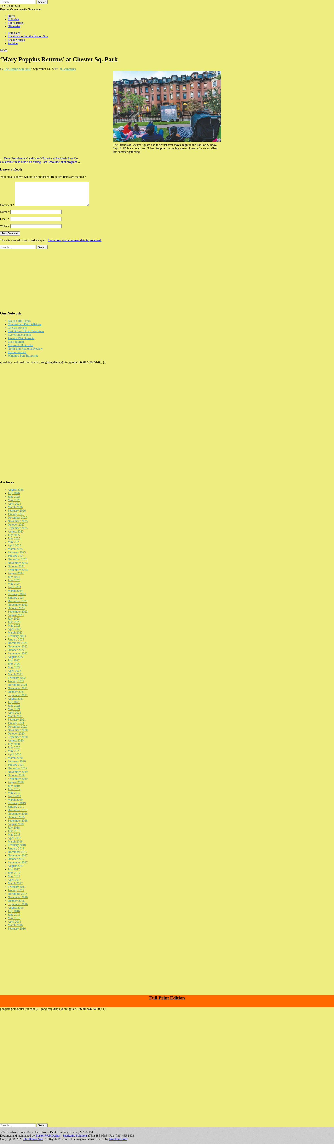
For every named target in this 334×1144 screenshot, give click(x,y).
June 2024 (14, 580)
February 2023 (17, 636)
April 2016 (14, 921)
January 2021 (16, 723)
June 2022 (14, 663)
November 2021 (18, 688)
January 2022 (16, 681)
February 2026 (17, 510)
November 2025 (18, 521)
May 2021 (14, 709)
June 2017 (14, 872)
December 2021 (17, 684)
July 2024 (14, 576)
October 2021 (16, 691)
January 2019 (16, 806)
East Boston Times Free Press (26, 331)
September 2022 (18, 653)
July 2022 (14, 660)
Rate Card (14, 32)
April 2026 (14, 503)
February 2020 (17, 761)
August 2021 (16, 698)
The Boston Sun (10, 5)
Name (5, 211)
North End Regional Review (25, 348)
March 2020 (15, 758)
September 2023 (18, 611)
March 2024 (15, 590)
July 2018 (14, 827)
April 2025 (14, 545)
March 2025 (15, 549)
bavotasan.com (118, 1139)
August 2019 (16, 782)
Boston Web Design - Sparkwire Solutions (61, 1135)
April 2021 (14, 712)
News (11, 15)
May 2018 (14, 834)
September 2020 (18, 737)
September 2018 (18, 820)
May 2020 (14, 751)
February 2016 (17, 928)
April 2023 (14, 629)
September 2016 (18, 904)
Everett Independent (20, 334)
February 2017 (17, 886)
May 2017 (14, 876)
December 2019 (17, 768)
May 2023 (14, 625)
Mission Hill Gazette (20, 345)
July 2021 (14, 702)
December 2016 (17, 893)
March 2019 (15, 799)
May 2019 (14, 792)
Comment (7, 205)
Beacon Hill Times (19, 320)
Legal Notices (16, 39)
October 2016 (16, 900)
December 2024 (17, 559)
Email (4, 219)
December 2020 (17, 726)
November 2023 (18, 604)
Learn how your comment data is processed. (74, 240)
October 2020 (16, 733)
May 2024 (14, 583)
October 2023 (16, 608)
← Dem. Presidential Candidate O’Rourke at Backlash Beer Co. (39, 158)
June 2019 (14, 789)
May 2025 (14, 542)
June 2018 (14, 831)
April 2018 (14, 838)
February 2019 (17, 803)
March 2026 (15, 507)
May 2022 (14, 667)
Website (5, 226)
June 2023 (14, 622)
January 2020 (16, 764)
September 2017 (18, 862)
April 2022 (14, 670)
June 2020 (14, 747)
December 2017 (17, 852)
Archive (13, 43)
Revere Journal (17, 352)
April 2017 (14, 879)
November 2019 (18, 771)
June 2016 (14, 914)
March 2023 (15, 632)
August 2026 (16, 489)
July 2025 (14, 535)
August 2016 (16, 907)
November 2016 (18, 897)
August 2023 (16, 615)
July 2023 (14, 618)
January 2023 (16, 639)
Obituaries (14, 26)
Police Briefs (15, 22)
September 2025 (18, 528)
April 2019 (14, 796)
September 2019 (18, 778)
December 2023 (17, 601)
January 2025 (16, 555)
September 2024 (18, 569)
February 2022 (17, 677)
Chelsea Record (17, 327)
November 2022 (18, 646)
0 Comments (68, 68)
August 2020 (16, 740)
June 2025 (14, 538)
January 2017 (16, 890)
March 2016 (15, 925)
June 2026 (14, 496)
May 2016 (14, 918)
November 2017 (18, 855)
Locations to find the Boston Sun (28, 36)
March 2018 (15, 841)
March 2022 (15, 674)
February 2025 (17, 552)
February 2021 (17, 719)
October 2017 (16, 859)
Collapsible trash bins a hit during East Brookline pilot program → (40, 162)
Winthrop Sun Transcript (23, 355)
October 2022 (16, 650)
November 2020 (18, 730)
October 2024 (16, 566)
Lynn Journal (16, 341)
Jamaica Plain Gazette (21, 338)
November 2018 (18, 813)
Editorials (13, 19)
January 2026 (16, 514)
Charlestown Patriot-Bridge (24, 324)
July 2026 (14, 493)
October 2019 (16, 775)
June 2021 (14, 705)
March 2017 (15, 883)
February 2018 (17, 845)
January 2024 (16, 597)
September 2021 (18, 695)
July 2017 (14, 869)
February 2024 (17, 594)
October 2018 (16, 817)
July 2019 (14, 785)
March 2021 (15, 716)
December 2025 (17, 517)
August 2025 (16, 531)
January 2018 (16, 848)
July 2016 (14, 911)
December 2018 (17, 810)
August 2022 (16, 656)
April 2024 (14, 587)
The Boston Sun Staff (17, 68)
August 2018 (16, 824)
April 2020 (14, 754)
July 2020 (14, 744)
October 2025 (16, 524)
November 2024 (18, 562)
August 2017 (16, 865)
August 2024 (16, 573)
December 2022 (17, 643)
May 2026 (14, 500)
